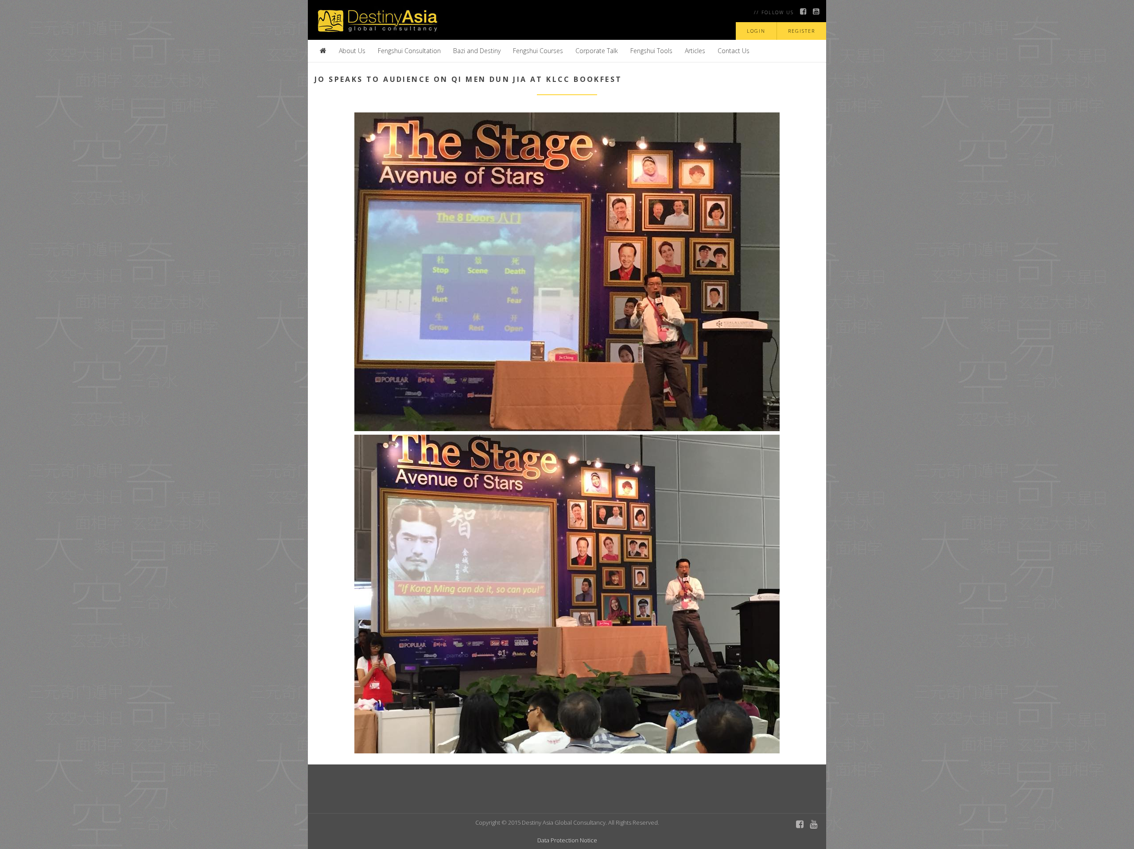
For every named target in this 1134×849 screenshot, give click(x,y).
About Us (352, 50)
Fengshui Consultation (409, 50)
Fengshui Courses (538, 50)
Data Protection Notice (567, 840)
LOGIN (756, 30)
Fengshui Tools (651, 50)
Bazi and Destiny (477, 50)
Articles (695, 50)
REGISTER (801, 30)
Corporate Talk (596, 50)
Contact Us (734, 50)
